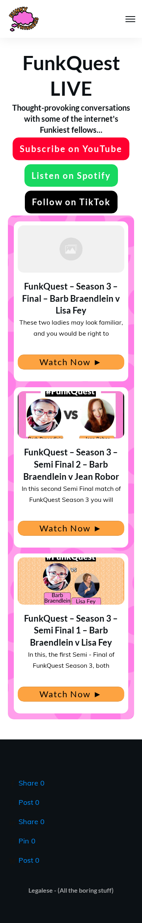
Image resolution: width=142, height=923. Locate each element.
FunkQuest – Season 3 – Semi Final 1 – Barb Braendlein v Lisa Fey (71, 630)
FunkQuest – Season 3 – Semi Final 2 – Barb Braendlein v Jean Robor (71, 464)
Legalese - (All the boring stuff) (71, 890)
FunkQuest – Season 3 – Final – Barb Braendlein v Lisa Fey (71, 298)
